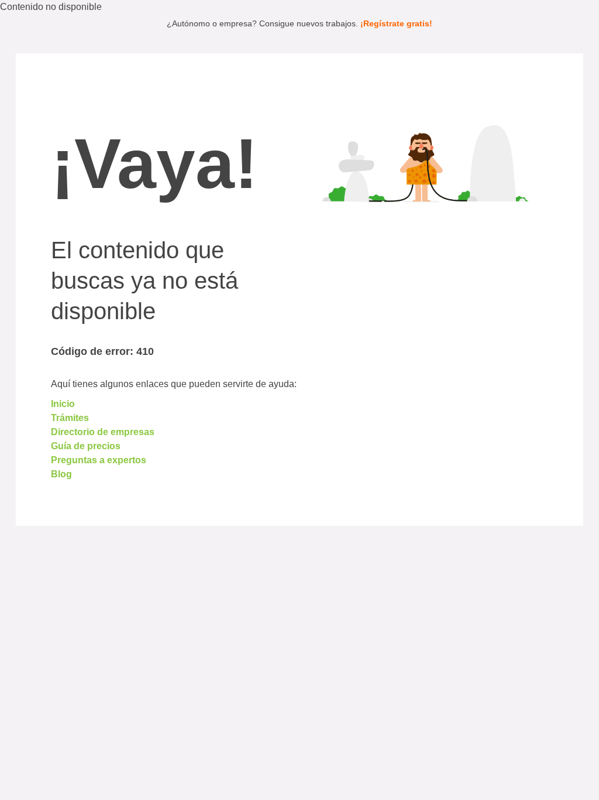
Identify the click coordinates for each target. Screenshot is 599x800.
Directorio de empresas (102, 432)
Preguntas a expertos (98, 460)
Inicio (63, 404)
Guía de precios (86, 446)
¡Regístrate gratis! (396, 23)
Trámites (70, 418)
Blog (61, 474)
